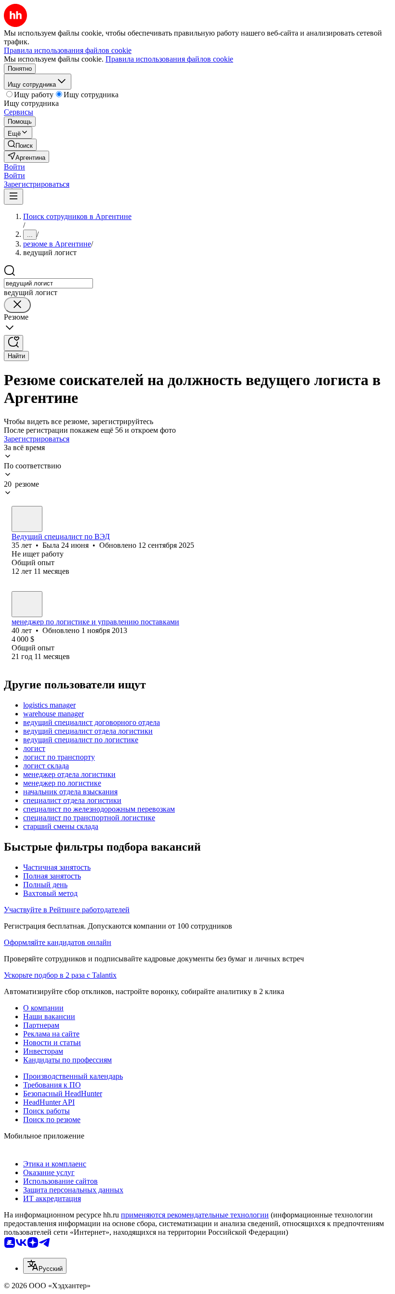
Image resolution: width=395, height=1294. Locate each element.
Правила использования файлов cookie (169, 59)
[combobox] (48, 283)
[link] (20, 145)
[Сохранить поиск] (13, 343)
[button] (14, 167)
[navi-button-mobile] (13, 197)
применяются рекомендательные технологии (195, 1215)
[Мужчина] (27, 604)
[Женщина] (27, 519)
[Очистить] (17, 305)
